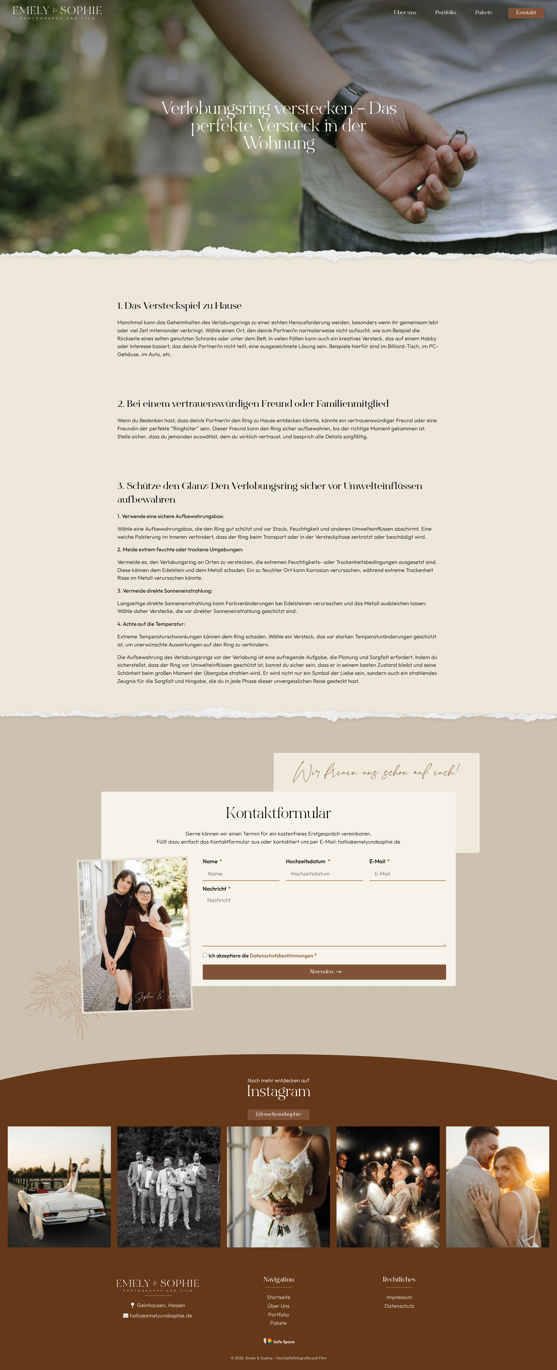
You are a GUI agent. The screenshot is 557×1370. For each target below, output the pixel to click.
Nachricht (215, 889)
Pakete (483, 13)
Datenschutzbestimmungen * (283, 955)
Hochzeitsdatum (306, 861)
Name (211, 861)
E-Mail (377, 861)
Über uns (405, 13)
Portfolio (445, 13)
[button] (157, 1305)
